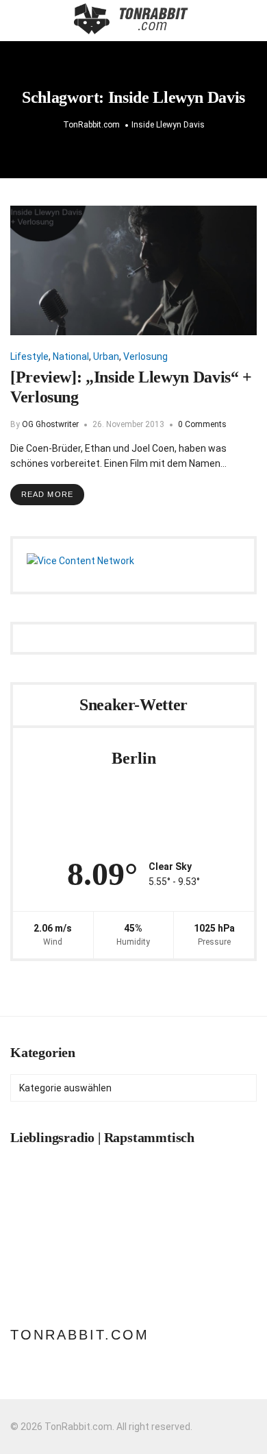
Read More (47, 494)
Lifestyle (29, 356)
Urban (106, 356)
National (71, 356)
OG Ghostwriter (50, 424)
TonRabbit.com (79, 1334)
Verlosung (145, 356)
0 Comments (202, 424)
